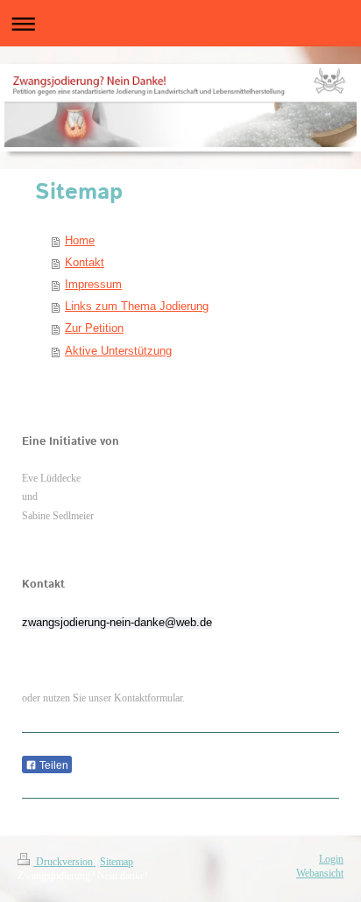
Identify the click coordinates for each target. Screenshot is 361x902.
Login (331, 859)
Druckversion (64, 862)
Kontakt (84, 263)
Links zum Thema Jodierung (137, 306)
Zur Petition (94, 328)
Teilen (52, 765)
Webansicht (319, 873)
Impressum (93, 284)
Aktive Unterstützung (118, 351)
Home (80, 241)
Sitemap (116, 862)
